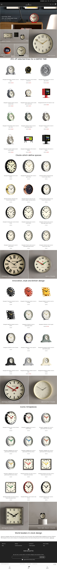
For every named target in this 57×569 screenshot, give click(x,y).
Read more (52, 537)
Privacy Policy (32, 559)
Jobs (44, 545)
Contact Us (31, 543)
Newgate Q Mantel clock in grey (46, 324)
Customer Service (18, 545)
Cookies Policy (34, 563)
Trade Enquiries (32, 545)
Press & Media (45, 543)
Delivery (16, 543)
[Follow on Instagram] (55, 564)
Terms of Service (22, 563)
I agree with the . (29, 559)
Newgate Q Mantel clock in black (10, 347)
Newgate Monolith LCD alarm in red (46, 102)
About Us (3, 543)
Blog (3, 545)
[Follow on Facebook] (54, 564)
